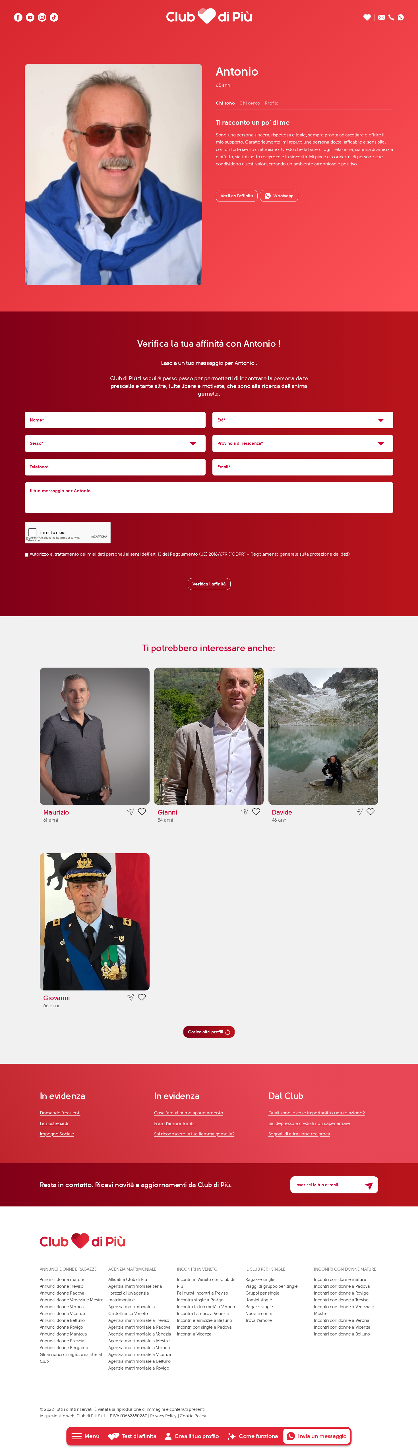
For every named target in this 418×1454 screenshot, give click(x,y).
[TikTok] (54, 15)
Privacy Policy (163, 1415)
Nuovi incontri (258, 1313)
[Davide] (323, 736)
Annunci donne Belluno (62, 1320)
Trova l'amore (258, 1320)
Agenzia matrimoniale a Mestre (138, 1340)
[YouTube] (30, 15)
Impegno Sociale (57, 1134)
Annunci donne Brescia (62, 1340)
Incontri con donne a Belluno (342, 1334)
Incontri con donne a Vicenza (342, 1327)
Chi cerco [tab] (249, 103)
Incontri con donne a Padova (342, 1286)
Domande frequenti (60, 1113)
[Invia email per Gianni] (245, 811)
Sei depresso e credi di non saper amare (309, 1123)
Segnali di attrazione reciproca (299, 1134)
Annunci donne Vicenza (62, 1313)
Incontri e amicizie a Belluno (204, 1320)
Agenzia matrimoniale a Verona (139, 1347)
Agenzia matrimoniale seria (135, 1286)
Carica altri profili (205, 1032)
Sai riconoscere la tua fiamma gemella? (194, 1134)
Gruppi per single (262, 1293)
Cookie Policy (193, 1415)
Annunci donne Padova (62, 1293)
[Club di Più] (209, 16)
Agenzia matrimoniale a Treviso (138, 1320)
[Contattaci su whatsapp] (401, 15)
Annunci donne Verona (62, 1306)
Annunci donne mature (62, 1279)
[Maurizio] (95, 736)
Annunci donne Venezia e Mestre (72, 1300)
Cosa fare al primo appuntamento (188, 1113)
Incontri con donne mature (340, 1279)
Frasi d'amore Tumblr (175, 1123)
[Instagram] (42, 15)
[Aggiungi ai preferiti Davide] (370, 812)
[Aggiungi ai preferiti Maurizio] (142, 812)
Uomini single (258, 1300)
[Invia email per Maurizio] (130, 811)
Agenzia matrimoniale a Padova (139, 1327)
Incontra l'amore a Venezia (203, 1313)
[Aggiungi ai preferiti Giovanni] (142, 998)
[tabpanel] (304, 142)
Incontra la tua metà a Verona (206, 1306)
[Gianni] (209, 736)
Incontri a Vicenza (194, 1334)
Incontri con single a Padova (204, 1327)
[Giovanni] (95, 921)
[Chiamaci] (391, 15)
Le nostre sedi (54, 1123)
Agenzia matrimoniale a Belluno (139, 1361)
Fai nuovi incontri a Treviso (202, 1293)
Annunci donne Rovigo (61, 1327)
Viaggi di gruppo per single (271, 1286)
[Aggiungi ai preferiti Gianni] (256, 812)
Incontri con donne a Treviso (341, 1300)
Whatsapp (283, 195)
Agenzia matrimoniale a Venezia (139, 1334)
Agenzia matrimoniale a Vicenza (139, 1354)
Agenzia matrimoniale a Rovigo (138, 1368)
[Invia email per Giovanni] (130, 997)
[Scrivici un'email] (381, 15)
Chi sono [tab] (225, 103)
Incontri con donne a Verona (341, 1320)
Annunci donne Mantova (63, 1334)
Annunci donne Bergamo (64, 1347)
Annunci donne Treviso (61, 1286)
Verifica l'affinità (209, 584)
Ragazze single (259, 1279)
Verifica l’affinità (237, 195)
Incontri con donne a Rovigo (341, 1293)
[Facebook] (18, 15)
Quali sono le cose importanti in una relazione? (316, 1113)
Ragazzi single (259, 1306)
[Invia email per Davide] (359, 811)
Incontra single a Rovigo (200, 1300)
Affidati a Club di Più (127, 1279)
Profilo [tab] (272, 103)
